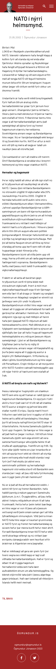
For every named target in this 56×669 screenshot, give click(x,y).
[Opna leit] (43, 6)
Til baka (7, 598)
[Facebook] (21, 657)
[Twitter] (34, 657)
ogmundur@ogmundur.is (28, 644)
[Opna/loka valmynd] (51, 6)
